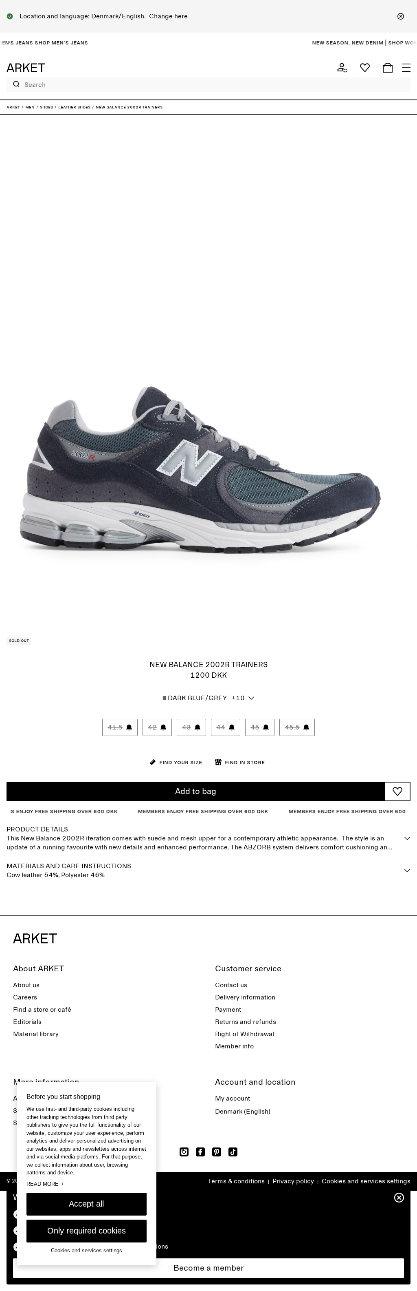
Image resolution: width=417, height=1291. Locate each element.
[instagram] (184, 1152)
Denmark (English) (242, 1111)
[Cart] (388, 68)
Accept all (86, 1203)
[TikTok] (233, 1152)
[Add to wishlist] (397, 791)
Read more (45, 1183)
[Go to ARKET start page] (26, 67)
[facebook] (200, 1152)
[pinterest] (217, 1152)
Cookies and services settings (366, 1181)
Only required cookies (86, 1230)
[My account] (342, 68)
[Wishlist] (365, 68)
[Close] (400, 16)
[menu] (406, 68)
